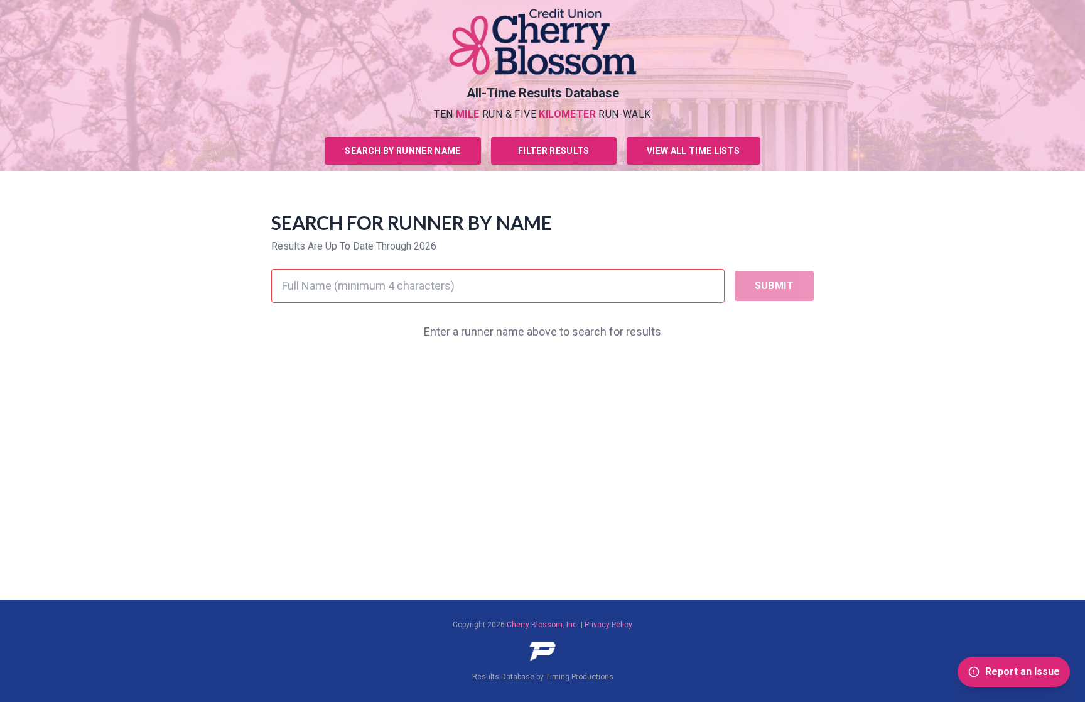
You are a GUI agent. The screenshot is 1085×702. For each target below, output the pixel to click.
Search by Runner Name (402, 151)
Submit (774, 286)
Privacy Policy (608, 624)
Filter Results (554, 151)
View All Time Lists (693, 151)
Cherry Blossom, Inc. (543, 624)
